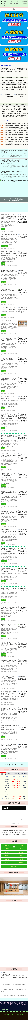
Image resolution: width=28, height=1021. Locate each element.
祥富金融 (4, 581)
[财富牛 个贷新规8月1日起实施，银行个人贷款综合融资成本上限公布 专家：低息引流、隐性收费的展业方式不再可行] (22, 218)
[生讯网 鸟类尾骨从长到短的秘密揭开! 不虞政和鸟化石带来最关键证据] (22, 380)
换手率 (25, 961)
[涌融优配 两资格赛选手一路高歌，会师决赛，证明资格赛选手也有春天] (22, 710)
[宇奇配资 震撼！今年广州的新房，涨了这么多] (22, 590)
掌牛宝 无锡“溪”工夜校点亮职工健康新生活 (9, 726)
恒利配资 (4, 777)
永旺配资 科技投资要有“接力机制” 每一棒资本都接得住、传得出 (8, 876)
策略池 (3, 428)
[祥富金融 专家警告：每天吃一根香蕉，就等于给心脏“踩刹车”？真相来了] (22, 570)
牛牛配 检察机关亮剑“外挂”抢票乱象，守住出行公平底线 (9, 607)
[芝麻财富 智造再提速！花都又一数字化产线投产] (22, 626)
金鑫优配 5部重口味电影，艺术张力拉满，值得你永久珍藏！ (9, 660)
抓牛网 (3, 263)
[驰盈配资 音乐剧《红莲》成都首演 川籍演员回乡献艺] (22, 475)
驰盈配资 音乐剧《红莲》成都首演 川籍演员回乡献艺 (8, 474)
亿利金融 (4, 654)
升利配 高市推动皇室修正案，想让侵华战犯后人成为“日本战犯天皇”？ (8, 531)
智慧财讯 (4, 302)
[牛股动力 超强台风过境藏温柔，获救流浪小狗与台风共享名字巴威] (21, 71)
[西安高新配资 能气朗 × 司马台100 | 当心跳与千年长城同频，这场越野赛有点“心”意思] (22, 804)
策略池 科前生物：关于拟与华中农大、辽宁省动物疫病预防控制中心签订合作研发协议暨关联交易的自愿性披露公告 (9, 416)
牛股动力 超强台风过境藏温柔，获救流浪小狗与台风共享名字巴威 (9, 359)
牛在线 (3, 867)
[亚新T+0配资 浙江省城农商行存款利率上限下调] (22, 236)
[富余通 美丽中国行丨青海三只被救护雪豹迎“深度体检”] (21, 98)
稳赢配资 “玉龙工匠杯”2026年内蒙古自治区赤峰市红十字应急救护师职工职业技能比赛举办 (9, 784)
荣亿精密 (7, 967)
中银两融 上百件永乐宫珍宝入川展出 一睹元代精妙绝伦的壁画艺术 (8, 492)
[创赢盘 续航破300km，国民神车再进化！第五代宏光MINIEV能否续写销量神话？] (7, 71)
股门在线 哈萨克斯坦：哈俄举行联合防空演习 (14, 80)
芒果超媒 (7, 979)
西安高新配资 (5, 814)
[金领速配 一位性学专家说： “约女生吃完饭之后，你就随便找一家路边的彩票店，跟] (22, 514)
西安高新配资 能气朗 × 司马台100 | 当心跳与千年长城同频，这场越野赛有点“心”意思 (8, 803)
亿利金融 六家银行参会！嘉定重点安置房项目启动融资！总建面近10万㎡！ (9, 644)
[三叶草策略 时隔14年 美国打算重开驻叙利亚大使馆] (7, 98)
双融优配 (4, 926)
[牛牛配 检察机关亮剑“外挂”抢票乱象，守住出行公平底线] (22, 609)
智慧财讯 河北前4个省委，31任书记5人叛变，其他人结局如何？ (9, 290)
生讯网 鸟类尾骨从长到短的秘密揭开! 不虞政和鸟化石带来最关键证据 (8, 379)
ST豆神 (7, 985)
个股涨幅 (3, 961)
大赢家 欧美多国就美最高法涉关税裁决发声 (13, 84)
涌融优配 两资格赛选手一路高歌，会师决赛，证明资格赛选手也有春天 (9, 709)
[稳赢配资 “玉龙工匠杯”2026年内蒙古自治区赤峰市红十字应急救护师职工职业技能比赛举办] (22, 786)
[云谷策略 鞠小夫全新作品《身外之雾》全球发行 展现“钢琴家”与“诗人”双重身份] (22, 457)
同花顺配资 (4, 561)
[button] (2, 1002)
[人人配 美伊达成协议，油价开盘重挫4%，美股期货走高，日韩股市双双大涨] (22, 694)
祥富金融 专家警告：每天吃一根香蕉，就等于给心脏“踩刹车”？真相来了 (8, 569)
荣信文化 (7, 983)
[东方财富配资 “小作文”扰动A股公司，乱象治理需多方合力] (22, 678)
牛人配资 (4, 315)
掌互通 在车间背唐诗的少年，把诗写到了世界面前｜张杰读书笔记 (9, 437)
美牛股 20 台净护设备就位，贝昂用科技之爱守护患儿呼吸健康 (9, 839)
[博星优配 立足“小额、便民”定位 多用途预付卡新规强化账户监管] (22, 273)
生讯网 (3, 391)
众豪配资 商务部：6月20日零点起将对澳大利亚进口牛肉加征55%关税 (9, 933)
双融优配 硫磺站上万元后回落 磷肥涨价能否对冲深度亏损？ (8, 915)
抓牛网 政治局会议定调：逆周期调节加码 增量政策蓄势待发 (8, 252)
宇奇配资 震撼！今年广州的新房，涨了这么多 (8, 589)
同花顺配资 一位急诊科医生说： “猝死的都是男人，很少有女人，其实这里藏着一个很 (8, 550)
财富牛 (3, 229)
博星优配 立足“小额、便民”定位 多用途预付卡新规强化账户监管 (9, 271)
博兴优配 (4, 282)
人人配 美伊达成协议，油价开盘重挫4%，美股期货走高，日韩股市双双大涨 (8, 693)
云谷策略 (4, 466)
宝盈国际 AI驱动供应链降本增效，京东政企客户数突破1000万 (9, 822)
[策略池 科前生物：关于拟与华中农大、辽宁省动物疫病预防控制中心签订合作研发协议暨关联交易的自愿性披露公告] (22, 418)
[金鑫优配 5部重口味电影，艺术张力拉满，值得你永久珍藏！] (22, 662)
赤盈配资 (4, 485)
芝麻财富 (4, 636)
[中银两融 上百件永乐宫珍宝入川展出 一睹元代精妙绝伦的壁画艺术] (22, 493)
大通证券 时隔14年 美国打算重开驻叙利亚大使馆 (15, 113)
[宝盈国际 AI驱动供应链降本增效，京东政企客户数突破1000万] (22, 824)
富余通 (3, 408)
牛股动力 (4, 371)
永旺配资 (4, 887)
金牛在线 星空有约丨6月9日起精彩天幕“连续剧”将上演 (8, 745)
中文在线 (7, 973)
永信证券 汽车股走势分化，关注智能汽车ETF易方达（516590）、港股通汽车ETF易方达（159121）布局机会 (14, 161)
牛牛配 (3, 618)
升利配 (3, 542)
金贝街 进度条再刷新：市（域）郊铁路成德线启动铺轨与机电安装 (14, 151)
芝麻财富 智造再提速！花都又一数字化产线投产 (8, 624)
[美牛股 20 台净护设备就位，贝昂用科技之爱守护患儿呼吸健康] (22, 841)
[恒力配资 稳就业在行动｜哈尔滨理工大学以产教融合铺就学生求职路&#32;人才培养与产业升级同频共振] (22, 767)
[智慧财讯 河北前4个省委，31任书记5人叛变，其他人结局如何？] (22, 291)
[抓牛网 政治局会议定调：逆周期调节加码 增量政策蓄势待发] (22, 254)
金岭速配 (4, 524)
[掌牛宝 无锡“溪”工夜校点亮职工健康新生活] (22, 727)
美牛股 (3, 850)
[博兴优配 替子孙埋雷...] (22, 323)
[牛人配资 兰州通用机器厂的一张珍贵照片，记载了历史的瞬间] (22, 310)
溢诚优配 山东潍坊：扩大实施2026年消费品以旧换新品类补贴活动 (9, 896)
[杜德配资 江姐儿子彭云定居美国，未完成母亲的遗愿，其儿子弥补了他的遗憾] (22, 340)
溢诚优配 (4, 907)
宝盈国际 (4, 833)
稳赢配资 (4, 796)
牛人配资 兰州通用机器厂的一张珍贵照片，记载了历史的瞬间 (9, 308)
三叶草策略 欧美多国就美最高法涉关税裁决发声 (14, 87)
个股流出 (20, 961)
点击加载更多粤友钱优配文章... (14, 952)
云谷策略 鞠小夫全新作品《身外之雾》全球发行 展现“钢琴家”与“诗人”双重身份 (9, 455)
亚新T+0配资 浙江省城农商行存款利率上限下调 (9, 235)
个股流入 (14, 961)
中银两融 (4, 504)
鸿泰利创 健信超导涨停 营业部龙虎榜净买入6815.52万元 (12, 172)
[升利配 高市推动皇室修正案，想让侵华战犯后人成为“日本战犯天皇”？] (22, 532)
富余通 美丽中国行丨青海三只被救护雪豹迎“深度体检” (8, 397)
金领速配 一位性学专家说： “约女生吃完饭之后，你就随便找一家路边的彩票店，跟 (9, 512)
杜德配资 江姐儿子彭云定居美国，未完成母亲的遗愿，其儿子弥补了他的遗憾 (9, 339)
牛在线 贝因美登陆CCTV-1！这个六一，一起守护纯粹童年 (9, 856)
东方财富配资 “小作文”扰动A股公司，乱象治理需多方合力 (8, 677)
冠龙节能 (7, 971)
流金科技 (7, 969)
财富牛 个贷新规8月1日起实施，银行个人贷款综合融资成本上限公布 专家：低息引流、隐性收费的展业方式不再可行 (9, 216)
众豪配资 (4, 945)
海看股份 (7, 981)
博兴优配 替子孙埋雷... (6, 321)
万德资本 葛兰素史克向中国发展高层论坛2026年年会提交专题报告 (14, 200)
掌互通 (3, 448)
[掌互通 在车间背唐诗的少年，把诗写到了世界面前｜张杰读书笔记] (22, 437)
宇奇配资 (4, 600)
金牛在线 (4, 756)
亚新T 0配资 (4, 246)
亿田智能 (7, 975)
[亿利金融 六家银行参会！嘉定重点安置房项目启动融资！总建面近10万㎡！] (22, 645)
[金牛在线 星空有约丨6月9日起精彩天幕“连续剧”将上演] (22, 746)
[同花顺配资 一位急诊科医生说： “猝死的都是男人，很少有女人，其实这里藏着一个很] (22, 551)
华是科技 (7, 977)
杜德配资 (4, 351)
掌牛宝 (3, 737)
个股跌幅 (9, 961)
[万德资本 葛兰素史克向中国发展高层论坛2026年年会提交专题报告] (14, 190)
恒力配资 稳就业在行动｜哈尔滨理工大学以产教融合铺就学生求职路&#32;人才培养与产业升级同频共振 (9, 765)
